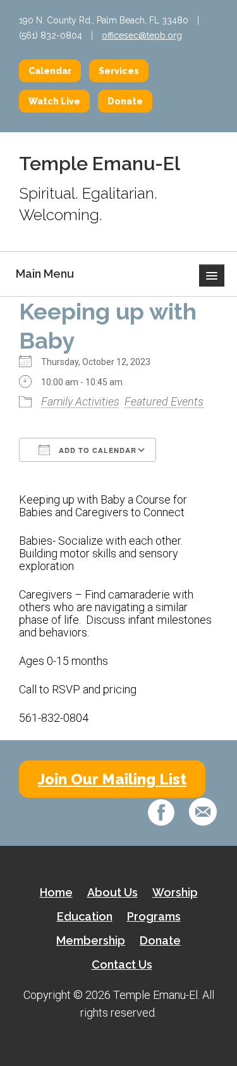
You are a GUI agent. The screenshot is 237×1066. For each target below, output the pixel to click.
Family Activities (80, 401)
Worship (175, 892)
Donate (125, 101)
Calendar (49, 71)
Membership (90, 940)
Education (84, 916)
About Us (112, 892)
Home (56, 892)
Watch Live (54, 101)
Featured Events (164, 401)
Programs (154, 916)
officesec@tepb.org (142, 35)
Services (119, 71)
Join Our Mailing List (112, 779)
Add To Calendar (96, 450)
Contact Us (122, 964)
